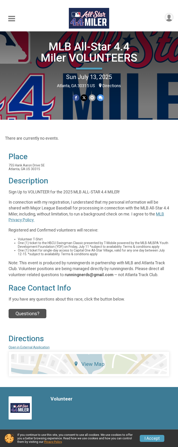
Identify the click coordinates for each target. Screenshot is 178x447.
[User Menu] (169, 17)
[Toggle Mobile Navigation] (11, 18)
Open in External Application (29, 347)
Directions (111, 85)
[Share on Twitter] (84, 97)
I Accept (152, 438)
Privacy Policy (53, 442)
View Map (93, 364)
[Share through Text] (100, 97)
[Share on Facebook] (76, 97)
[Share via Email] (92, 97)
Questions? (27, 313)
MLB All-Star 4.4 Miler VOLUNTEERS (89, 52)
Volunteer (62, 399)
